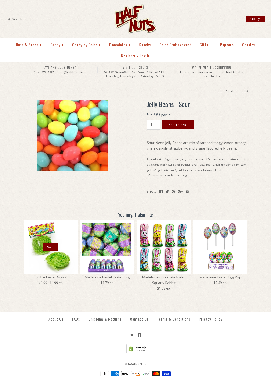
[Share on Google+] (180, 191)
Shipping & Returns (105, 319)
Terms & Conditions (173, 319)
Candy (57, 45)
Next (246, 91)
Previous (232, 91)
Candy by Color (86, 45)
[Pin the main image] (173, 191)
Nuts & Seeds (29, 45)
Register (128, 56)
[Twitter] (132, 335)
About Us (56, 319)
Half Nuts (140, 364)
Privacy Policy (211, 319)
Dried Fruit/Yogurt (175, 45)
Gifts (206, 45)
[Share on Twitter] (167, 191)
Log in (145, 56)
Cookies (248, 45)
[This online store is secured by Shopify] (135, 352)
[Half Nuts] (135, 6)
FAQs (76, 319)
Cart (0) (255, 19)
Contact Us (139, 319)
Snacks (145, 45)
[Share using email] (187, 191)
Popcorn (227, 45)
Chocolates (120, 45)
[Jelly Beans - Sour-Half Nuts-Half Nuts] (72, 102)
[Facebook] (139, 335)
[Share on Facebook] (161, 191)
